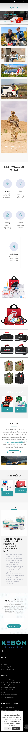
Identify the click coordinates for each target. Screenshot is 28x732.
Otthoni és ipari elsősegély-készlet (11, 682)
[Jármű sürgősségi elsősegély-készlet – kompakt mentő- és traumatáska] (7, 401)
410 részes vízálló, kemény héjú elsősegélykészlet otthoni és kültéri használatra (21, 490)
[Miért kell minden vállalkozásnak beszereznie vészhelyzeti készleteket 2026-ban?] (14, 523)
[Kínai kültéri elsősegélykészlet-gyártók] (14, 18)
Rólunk (4, 662)
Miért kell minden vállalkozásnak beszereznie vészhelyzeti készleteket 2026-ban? (12, 545)
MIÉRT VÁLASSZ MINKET (9, 669)
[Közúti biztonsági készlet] (14, 343)
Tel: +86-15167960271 (9, 708)
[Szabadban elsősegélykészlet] (14, 287)
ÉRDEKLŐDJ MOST (14, 626)
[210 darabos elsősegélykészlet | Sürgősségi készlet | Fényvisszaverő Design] (21, 401)
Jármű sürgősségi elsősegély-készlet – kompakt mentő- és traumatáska (7, 410)
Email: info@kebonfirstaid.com (11, 710)
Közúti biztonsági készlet (14, 355)
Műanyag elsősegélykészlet (10, 694)
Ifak (4, 692)
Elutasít (7, 728)
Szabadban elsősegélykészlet (14, 299)
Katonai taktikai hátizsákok (14, 383)
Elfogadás (15, 728)
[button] (2, 405)
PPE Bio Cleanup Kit (7, 494)
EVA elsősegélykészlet (8, 697)
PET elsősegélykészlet (14, 327)
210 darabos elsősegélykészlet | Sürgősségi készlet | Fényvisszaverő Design (21, 410)
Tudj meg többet (14, 452)
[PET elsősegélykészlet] (14, 315)
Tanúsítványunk (7, 667)
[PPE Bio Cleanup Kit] (7, 485)
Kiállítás (5, 664)
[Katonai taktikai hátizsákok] (14, 371)
